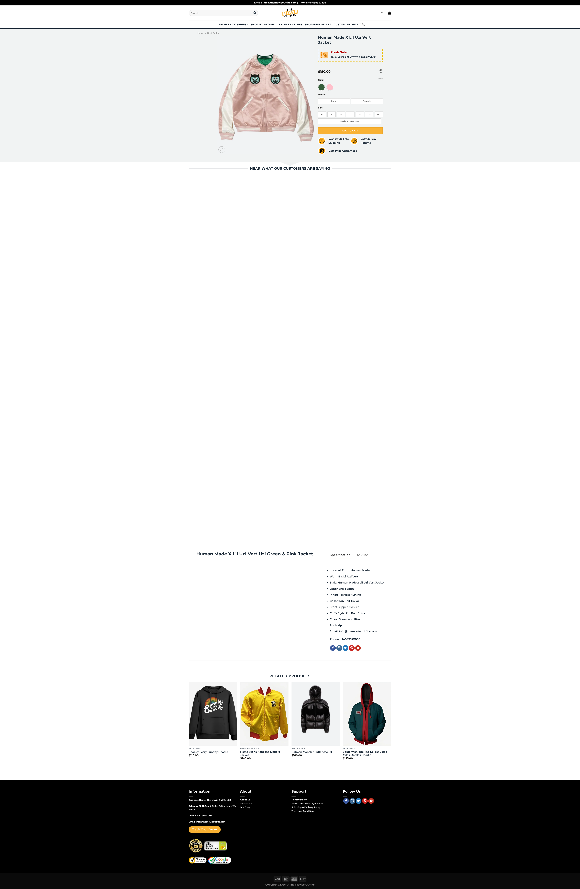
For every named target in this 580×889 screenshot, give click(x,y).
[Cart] (389, 13)
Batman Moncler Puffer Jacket (312, 751)
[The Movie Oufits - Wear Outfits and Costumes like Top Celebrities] (290, 13)
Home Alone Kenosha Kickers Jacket (260, 753)
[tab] (340, 555)
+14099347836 (350, 639)
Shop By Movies (263, 24)
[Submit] (255, 13)
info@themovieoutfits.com (358, 631)
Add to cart (350, 130)
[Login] (381, 13)
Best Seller (213, 33)
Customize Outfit (347, 24)
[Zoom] (221, 149)
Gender (322, 94)
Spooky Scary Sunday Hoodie (208, 751)
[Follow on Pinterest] (352, 648)
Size (320, 108)
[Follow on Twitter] (345, 648)
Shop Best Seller (318, 24)
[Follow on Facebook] (333, 648)
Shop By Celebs (291, 24)
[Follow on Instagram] (339, 648)
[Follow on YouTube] (358, 648)
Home (200, 33)
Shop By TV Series (232, 24)
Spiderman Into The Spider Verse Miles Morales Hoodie (365, 753)
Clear (380, 79)
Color (321, 80)
